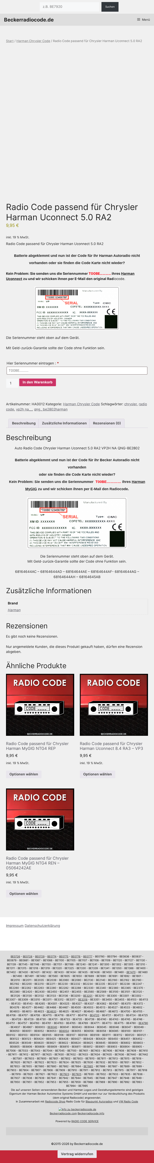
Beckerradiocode (60, 1113)
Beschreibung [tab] (24, 423)
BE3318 (82, 999)
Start (10, 41)
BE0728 (27, 956)
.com (74, 1113)
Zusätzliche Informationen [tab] (64, 423)
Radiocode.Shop (55, 1101)
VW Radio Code (128, 1101)
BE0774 (51, 956)
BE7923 (64, 1074)
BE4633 (51, 1011)
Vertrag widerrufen (77, 1154)
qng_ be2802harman (51, 409)
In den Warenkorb (38, 382)
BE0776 (75, 956)
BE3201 (87, 995)
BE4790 (143, 1023)
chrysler (130, 404)
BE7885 (88, 1066)
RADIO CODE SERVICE (85, 1121)
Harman (14, 610)
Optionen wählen (23, 774)
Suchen (110, 6)
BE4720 (94, 1015)
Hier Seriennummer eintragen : (33, 363)
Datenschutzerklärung (42, 926)
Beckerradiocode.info (91, 1113)
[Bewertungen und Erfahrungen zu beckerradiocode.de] (77, 1109)
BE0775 (63, 956)
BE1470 (131, 972)
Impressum (15, 926)
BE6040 (52, 1027)
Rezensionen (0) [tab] (107, 423)
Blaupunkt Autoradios (99, 1101)
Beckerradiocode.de (29, 20)
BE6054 (64, 1030)
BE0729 (40, 956)
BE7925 (76, 1074)
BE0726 (15, 956)
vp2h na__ (24, 409)
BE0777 (87, 956)
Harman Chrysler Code (33, 41)
